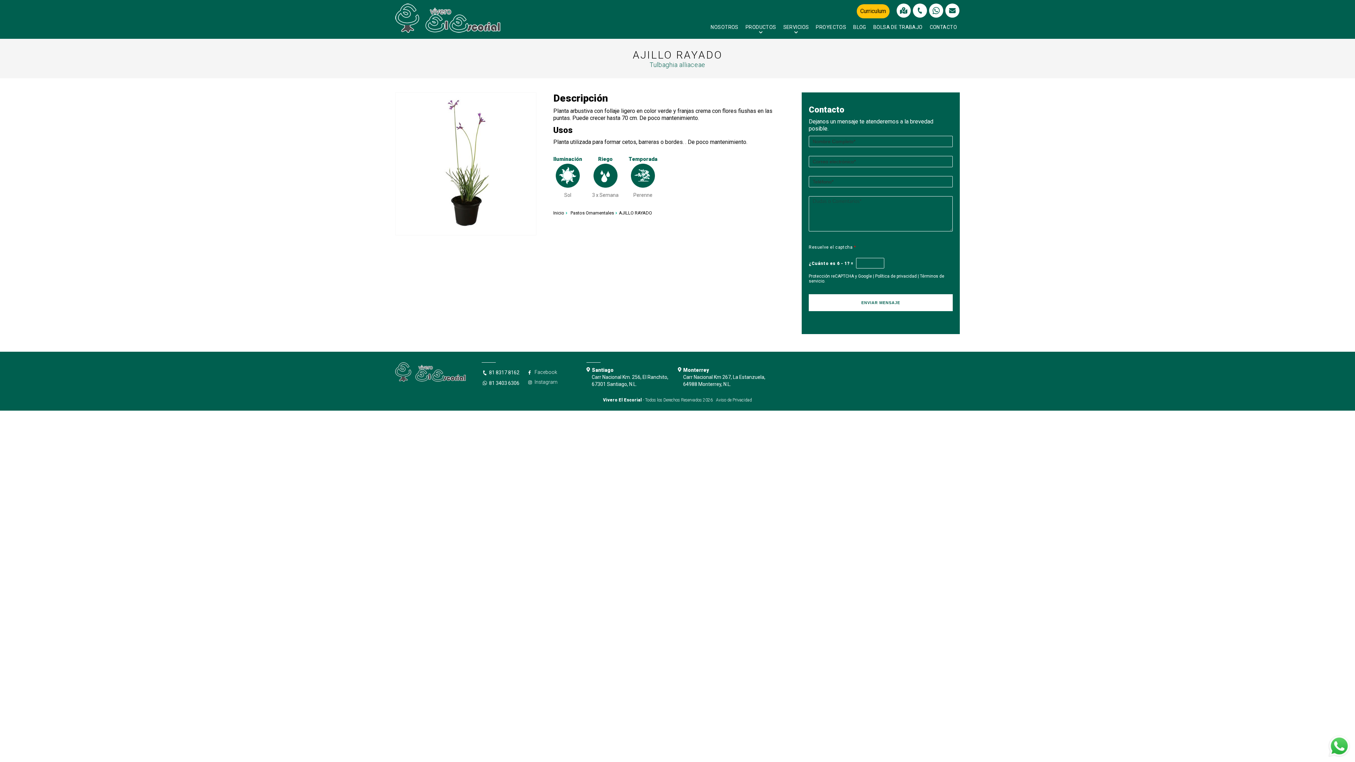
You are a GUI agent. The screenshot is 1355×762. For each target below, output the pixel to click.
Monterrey (696, 370)
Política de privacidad (896, 276)
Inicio (558, 213)
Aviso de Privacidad (734, 400)
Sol (567, 195)
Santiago (603, 370)
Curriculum (873, 11)
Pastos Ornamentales (592, 213)
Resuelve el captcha (832, 247)
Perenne (642, 195)
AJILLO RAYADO (635, 213)
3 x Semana (605, 195)
